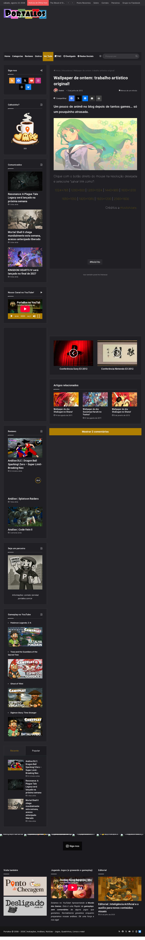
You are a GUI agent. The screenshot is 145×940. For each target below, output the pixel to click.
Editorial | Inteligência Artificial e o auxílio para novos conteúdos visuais (118, 908)
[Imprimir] (99, 98)
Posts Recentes (84, 3)
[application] (25, 309)
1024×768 (61, 190)
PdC (59, 56)
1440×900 (112, 190)
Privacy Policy (83, 938)
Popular (36, 750)
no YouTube (65, 903)
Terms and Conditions (65, 938)
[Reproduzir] (11, 316)
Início (57, 70)
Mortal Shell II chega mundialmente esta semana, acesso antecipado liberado (24, 236)
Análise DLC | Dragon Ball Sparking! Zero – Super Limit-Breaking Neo (25, 464)
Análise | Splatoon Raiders (61, 3)
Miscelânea (67, 70)
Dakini (61, 90)
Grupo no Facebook (131, 3)
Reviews (29, 56)
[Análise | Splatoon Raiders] (25, 485)
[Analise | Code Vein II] (25, 516)
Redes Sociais (86, 56)
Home (7, 56)
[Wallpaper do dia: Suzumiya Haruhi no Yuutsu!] (95, 399)
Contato (105, 3)
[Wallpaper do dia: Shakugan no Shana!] (66, 399)
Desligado (70, 56)
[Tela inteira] (38, 316)
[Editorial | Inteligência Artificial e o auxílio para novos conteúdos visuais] (119, 889)
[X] (78, 98)
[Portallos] (25, 14)
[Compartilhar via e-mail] (92, 98)
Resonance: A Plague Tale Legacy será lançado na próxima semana (23, 198)
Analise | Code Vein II (20, 529)
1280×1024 (94, 190)
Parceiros (115, 3)
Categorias (17, 56)
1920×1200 (103, 199)
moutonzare (128, 207)
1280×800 (78, 190)
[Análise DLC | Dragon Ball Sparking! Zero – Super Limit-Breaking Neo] (25, 448)
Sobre (96, 3)
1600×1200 (128, 190)
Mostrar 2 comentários (95, 431)
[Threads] (22, 87)
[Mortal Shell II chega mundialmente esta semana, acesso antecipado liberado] (25, 219)
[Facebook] (71, 98)
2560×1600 (121, 199)
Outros (38, 56)
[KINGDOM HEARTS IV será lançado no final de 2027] (25, 257)
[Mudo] (34, 316)
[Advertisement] (98, 28)
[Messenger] (85, 98)
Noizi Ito (95, 261)
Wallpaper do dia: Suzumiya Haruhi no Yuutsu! (92, 412)
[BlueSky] (28, 87)
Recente (14, 750)
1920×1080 (86, 199)
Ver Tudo (48, 56)
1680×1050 (69, 199)
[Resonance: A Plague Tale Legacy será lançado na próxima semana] (25, 181)
